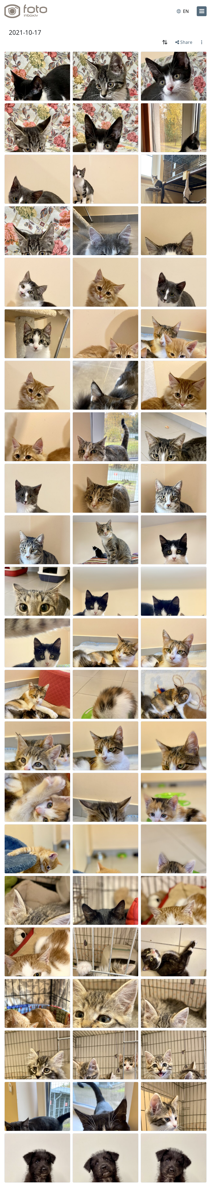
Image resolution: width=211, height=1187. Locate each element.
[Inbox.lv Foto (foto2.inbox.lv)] (28, 11)
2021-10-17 (25, 32)
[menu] (202, 11)
